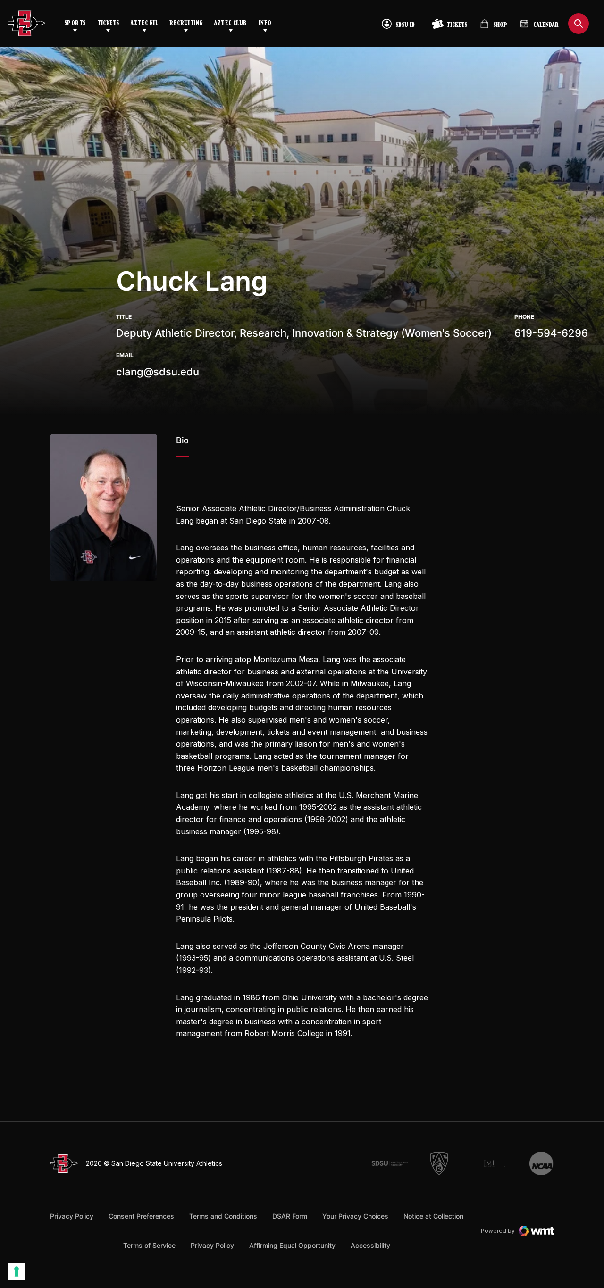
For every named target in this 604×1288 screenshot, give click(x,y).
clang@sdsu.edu (157, 372)
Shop (493, 27)
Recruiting (185, 23)
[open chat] (580, 1251)
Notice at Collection (433, 1216)
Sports (75, 23)
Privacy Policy (71, 1216)
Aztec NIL (144, 23)
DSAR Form (289, 1216)
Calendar (546, 25)
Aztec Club (230, 23)
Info (265, 23)
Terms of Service (149, 1245)
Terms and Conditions (223, 1216)
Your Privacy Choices (355, 1216)
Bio (182, 440)
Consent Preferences (141, 1216)
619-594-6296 (551, 333)
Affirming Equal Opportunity (292, 1245)
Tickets (108, 23)
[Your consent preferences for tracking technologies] (16, 1271)
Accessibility (370, 1245)
